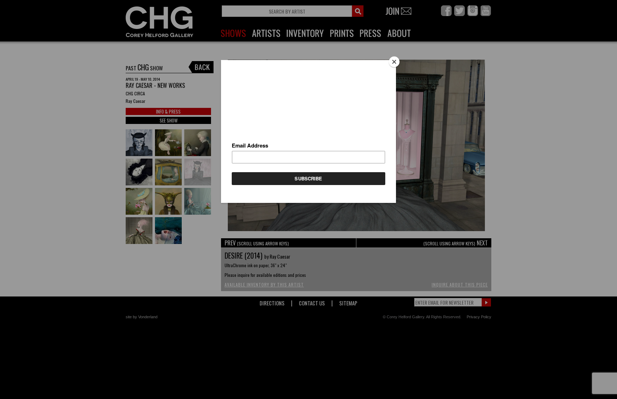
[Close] (394, 61)
